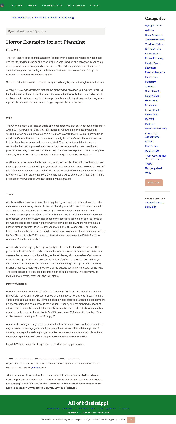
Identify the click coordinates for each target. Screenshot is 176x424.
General (149, 86)
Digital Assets (153, 49)
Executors (150, 67)
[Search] (9, 31)
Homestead (151, 100)
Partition (150, 124)
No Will (149, 119)
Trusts (148, 163)
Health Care (152, 96)
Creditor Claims (154, 44)
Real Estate (151, 146)
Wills (148, 173)
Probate (149, 141)
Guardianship (152, 91)
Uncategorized (153, 168)
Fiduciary (150, 82)
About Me (53, 408)
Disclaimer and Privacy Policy (96, 413)
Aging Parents (153, 25)
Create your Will (85, 408)
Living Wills (152, 114)
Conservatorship (154, 39)
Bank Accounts (154, 35)
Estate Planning (154, 58)
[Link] (2, 5)
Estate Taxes (152, 63)
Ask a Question (107, 408)
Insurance (150, 105)
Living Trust (152, 110)
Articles (149, 30)
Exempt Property (155, 72)
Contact (37, 367)
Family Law (152, 77)
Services (67, 408)
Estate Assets (153, 53)
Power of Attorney (156, 128)
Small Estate (152, 151)
